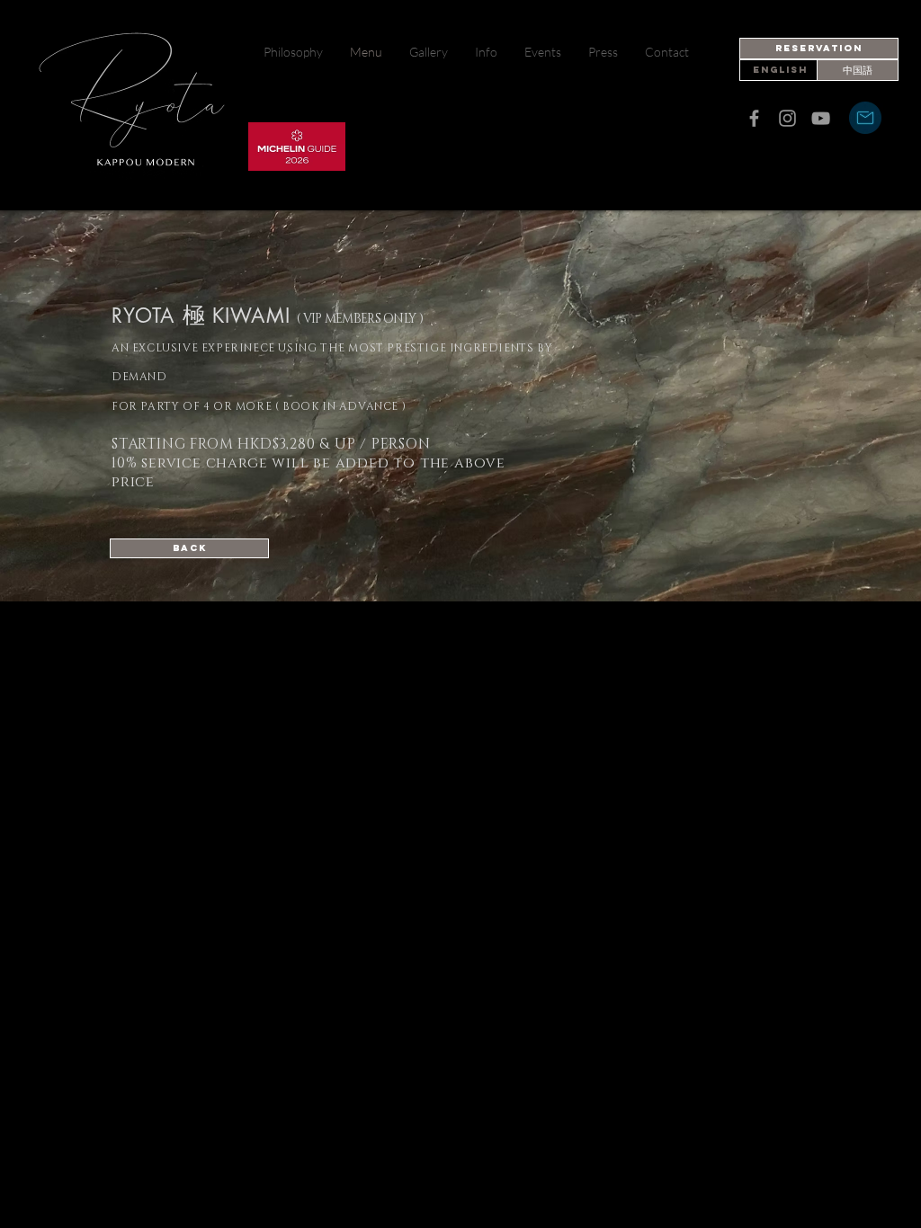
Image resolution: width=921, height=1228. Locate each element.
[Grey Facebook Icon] (754, 118)
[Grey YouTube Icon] (820, 118)
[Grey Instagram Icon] (787, 118)
